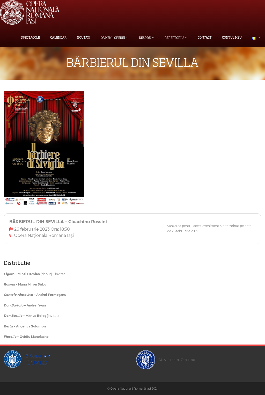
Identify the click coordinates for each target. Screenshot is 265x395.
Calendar (58, 37)
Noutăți (83, 37)
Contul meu (232, 37)
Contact (205, 37)
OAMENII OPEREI (113, 38)
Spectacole (30, 37)
